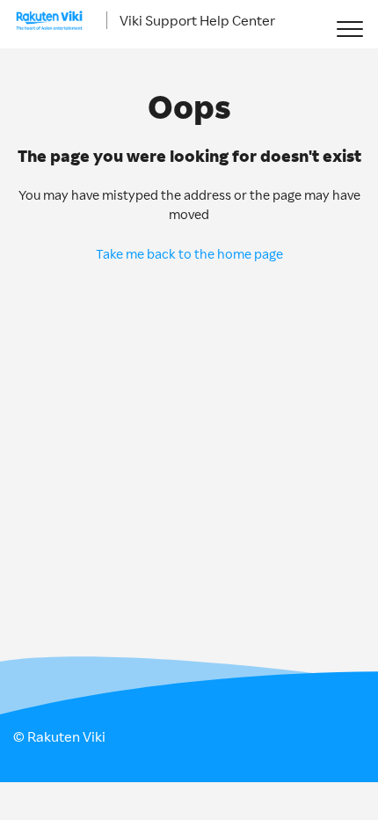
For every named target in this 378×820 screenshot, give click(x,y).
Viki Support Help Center (197, 20)
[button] (349, 28)
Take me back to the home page (189, 253)
